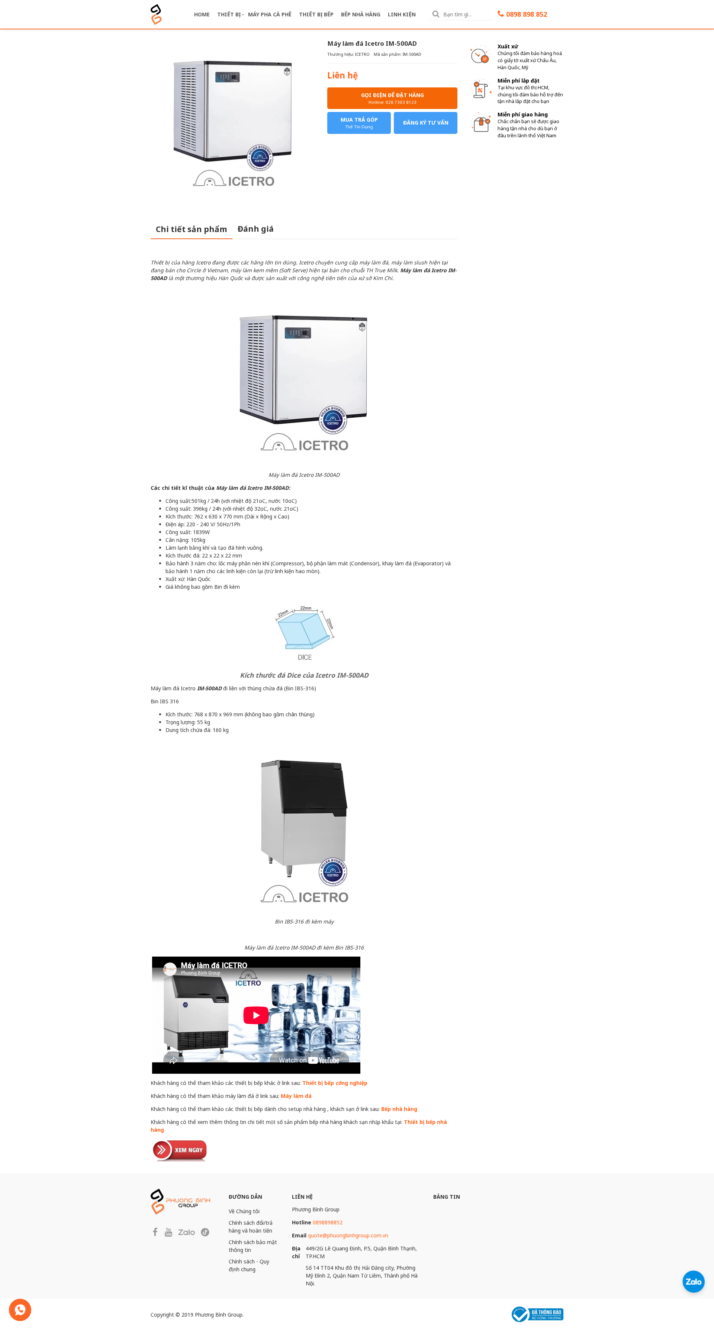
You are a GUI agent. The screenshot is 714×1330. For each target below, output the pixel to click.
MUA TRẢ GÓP (359, 122)
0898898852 (327, 1222)
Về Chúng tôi (244, 1211)
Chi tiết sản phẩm (191, 229)
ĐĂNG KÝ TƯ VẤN (425, 122)
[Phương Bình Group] (156, 13)
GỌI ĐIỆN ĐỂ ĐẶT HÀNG (392, 98)
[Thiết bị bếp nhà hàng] (180, 1149)
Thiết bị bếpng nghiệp (334, 1082)
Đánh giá (256, 229)
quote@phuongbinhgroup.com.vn (348, 1235)
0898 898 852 (526, 14)
